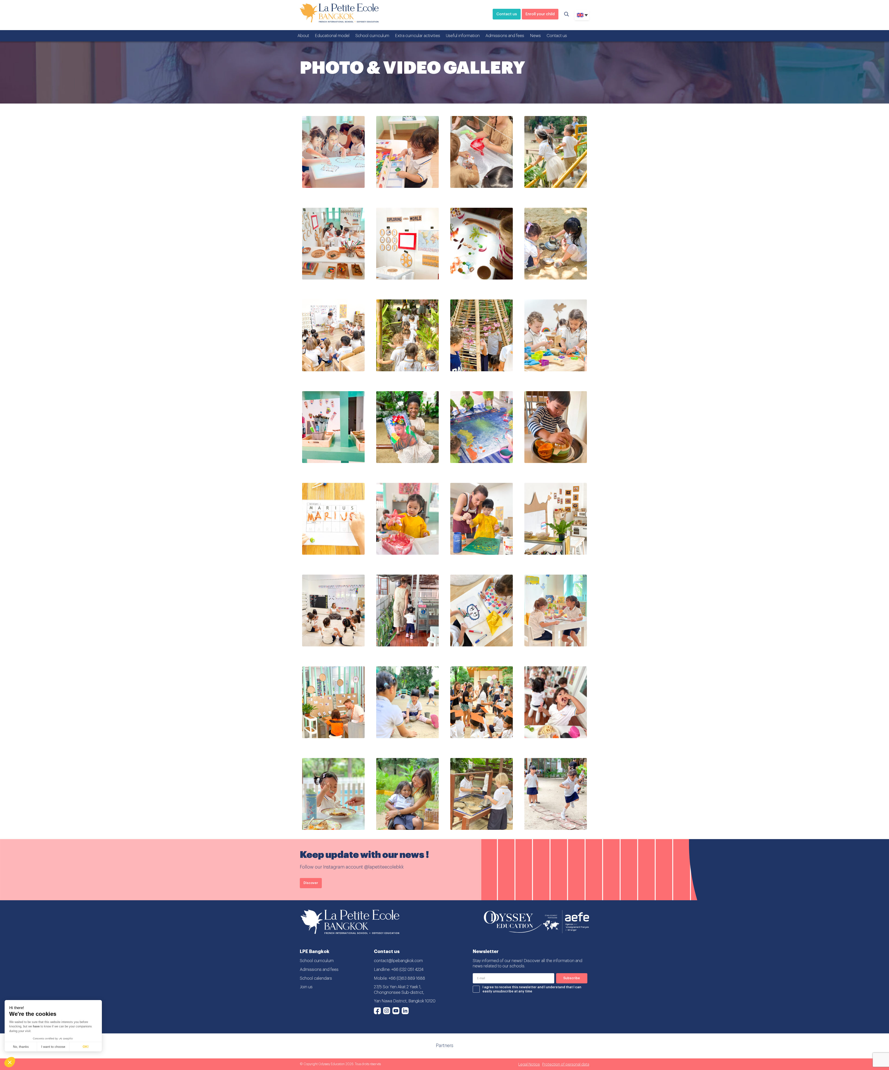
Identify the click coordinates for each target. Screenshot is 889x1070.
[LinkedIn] (405, 1010)
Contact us (506, 14)
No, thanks (21, 1046)
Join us (306, 987)
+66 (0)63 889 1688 (406, 978)
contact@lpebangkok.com (398, 961)
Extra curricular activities (417, 36)
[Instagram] (386, 1010)
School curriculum (372, 36)
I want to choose (53, 1046)
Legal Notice (529, 1064)
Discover (311, 883)
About (303, 36)
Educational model (332, 36)
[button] (9, 1062)
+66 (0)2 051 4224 (407, 969)
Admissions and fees (504, 36)
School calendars (316, 978)
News (535, 36)
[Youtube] (395, 1010)
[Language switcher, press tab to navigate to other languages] (582, 15)
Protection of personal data (565, 1064)
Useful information (463, 36)
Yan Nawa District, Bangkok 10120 (404, 1001)
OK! (86, 1046)
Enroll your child (540, 14)
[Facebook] (377, 1010)
